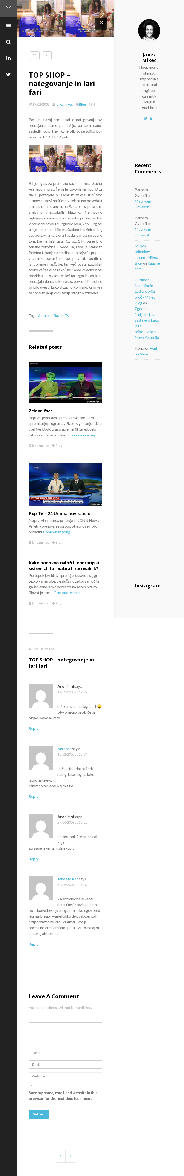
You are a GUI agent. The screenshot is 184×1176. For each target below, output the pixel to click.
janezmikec (64, 104)
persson (65, 748)
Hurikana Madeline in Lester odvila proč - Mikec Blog (145, 291)
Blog (82, 104)
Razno (58, 315)
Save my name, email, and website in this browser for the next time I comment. (63, 1095)
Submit (39, 1114)
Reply (33, 728)
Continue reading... (82, 435)
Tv (67, 315)
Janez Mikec (68, 879)
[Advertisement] (161, 470)
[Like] (35, 55)
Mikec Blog (8, 8)
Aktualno (45, 315)
